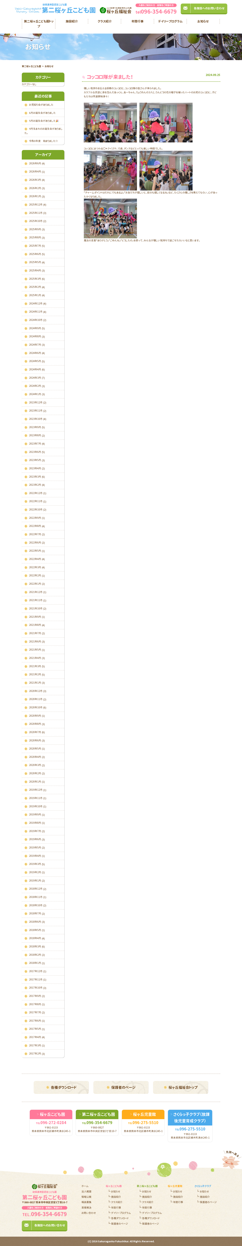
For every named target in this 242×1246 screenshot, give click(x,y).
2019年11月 (37, 798)
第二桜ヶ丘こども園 (31, 66)
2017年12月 (37, 971)
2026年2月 (37, 188)
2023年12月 (37, 402)
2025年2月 (37, 287)
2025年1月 (37, 295)
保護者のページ (123, 1087)
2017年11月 (37, 979)
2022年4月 (37, 559)
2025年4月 (37, 270)
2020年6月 (37, 740)
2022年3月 (37, 567)
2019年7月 (37, 831)
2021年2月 (37, 674)
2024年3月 (37, 378)
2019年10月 (37, 806)
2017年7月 (37, 1012)
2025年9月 (37, 229)
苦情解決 (86, 1207)
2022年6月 (37, 542)
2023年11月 (37, 410)
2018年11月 (37, 897)
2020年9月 (37, 716)
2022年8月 (37, 526)
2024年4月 (37, 369)
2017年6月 (37, 1020)
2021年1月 (37, 682)
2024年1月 (37, 394)
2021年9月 (37, 617)
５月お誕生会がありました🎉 (44, 120)
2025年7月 (37, 246)
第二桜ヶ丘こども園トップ (39, 23)
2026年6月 (37, 163)
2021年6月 (37, 641)
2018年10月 (37, 905)
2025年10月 (37, 221)
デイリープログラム (170, 21)
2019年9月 (37, 814)
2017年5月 (37, 1029)
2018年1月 (37, 963)
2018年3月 (37, 946)
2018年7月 (37, 913)
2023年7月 (37, 443)
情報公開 (86, 1196)
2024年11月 (37, 311)
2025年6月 (37, 254)
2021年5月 (37, 649)
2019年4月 (37, 856)
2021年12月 (37, 592)
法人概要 (86, 1191)
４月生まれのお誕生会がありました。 (43, 130)
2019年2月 (37, 872)
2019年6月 (37, 839)
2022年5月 (37, 551)
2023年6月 (37, 452)
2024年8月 (37, 336)
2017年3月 (37, 1045)
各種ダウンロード (64, 1087)
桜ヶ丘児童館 (175, 1186)
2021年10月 (37, 608)
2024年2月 (37, 386)
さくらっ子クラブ (203, 1186)
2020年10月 (37, 707)
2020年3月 (37, 765)
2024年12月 (37, 303)
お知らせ (203, 21)
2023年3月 (37, 476)
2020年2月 (37, 773)
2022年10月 (37, 509)
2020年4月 (37, 757)
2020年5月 (37, 748)
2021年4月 (37, 658)
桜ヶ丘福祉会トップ (183, 1087)
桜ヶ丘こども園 (114, 1186)
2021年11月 (37, 600)
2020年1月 (37, 781)
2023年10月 (37, 419)
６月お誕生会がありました (42, 112)
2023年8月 (37, 435)
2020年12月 (37, 691)
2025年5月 (37, 262)
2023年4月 (37, 468)
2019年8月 (37, 823)
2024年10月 (37, 320)
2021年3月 (37, 666)
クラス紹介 (105, 21)
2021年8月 (37, 625)
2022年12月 (37, 493)
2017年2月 (37, 1053)
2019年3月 (37, 864)
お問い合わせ (88, 1213)
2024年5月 (37, 361)
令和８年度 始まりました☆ (43, 141)
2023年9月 (37, 427)
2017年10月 (37, 987)
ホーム (85, 1186)
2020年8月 (37, 724)
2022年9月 (37, 518)
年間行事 (137, 21)
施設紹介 (72, 21)
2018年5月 (37, 930)
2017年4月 (37, 1037)
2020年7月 (37, 732)
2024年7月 (37, 344)
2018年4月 (37, 938)
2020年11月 (37, 699)
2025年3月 (37, 279)
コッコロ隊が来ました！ (110, 77)
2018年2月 (37, 955)
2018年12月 (37, 889)
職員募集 (86, 1202)
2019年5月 (37, 847)
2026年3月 (37, 180)
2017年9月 (37, 996)
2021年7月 (37, 633)
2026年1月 (37, 196)
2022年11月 (37, 501)
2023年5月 (37, 460)
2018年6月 (37, 922)
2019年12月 (37, 790)
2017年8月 (37, 1004)
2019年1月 (37, 880)
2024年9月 (37, 328)
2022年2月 (37, 575)
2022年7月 (37, 534)
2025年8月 (37, 237)
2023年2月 (37, 485)
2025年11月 (37, 213)
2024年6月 (37, 353)
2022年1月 (37, 584)
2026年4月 (37, 171)
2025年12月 (37, 204)
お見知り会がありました (41, 104)
